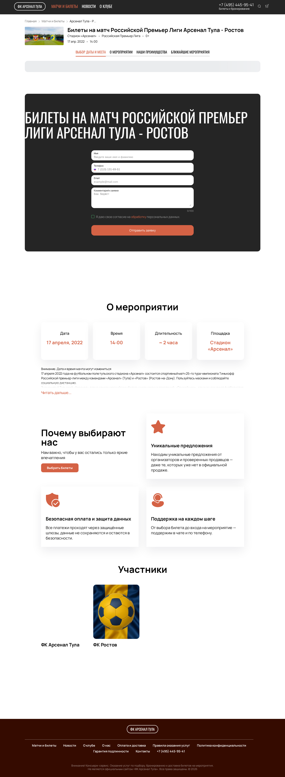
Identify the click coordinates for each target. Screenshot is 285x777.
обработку (138, 217)
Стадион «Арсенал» (82, 36)
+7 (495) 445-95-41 (236, 5)
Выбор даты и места (91, 52)
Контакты (143, 751)
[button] (95, 169)
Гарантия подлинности (111, 751)
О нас (106, 745)
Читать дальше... (56, 392)
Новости (89, 6)
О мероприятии (121, 52)
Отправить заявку (142, 230)
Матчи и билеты (64, 6)
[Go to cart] (267, 6)
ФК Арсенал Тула (30, 6)
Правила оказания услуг (171, 745)
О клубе (106, 6)
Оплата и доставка (131, 745)
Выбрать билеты (60, 468)
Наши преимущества (151, 52)
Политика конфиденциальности (221, 745)
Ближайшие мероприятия (190, 52)
